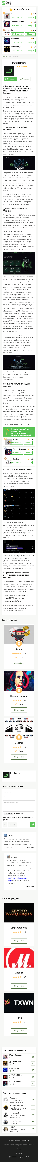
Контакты (19, 1153)
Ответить (30, 847)
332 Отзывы (17, 18)
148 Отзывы (17, 51)
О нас (19, 1149)
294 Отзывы (17, 34)
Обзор (30, 18)
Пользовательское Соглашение (19, 1140)
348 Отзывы (17, 26)
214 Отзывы (17, 42)
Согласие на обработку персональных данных (19, 1145)
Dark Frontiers (15, 773)
